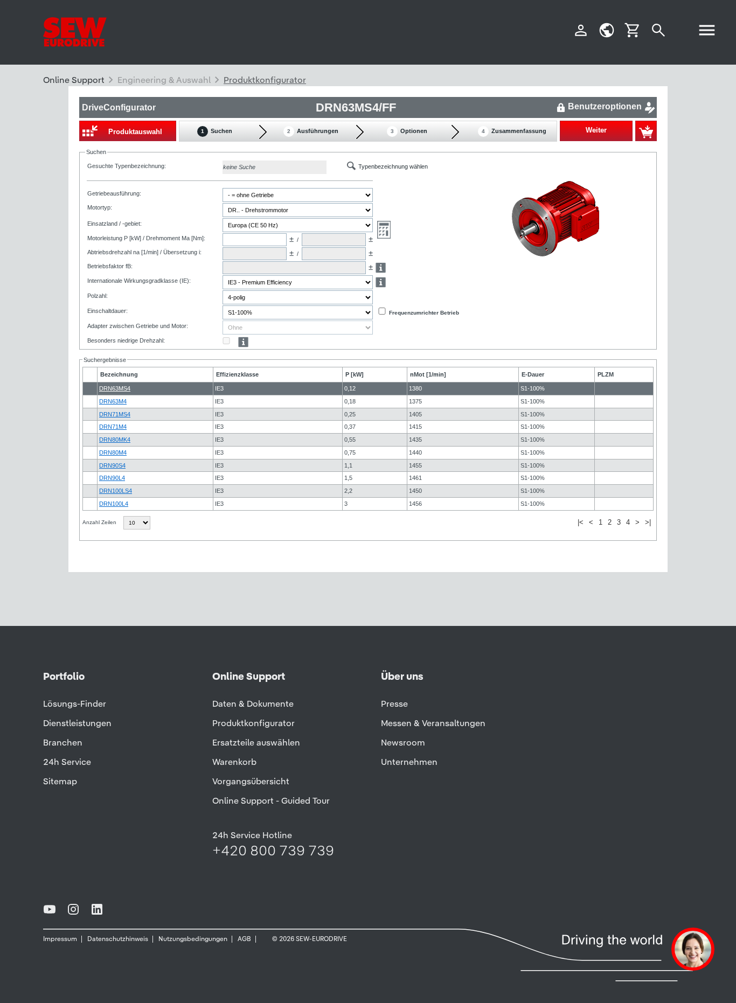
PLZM (606, 374)
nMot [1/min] (428, 374)
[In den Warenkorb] (646, 131)
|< (581, 522)
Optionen (409, 131)
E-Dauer (533, 374)
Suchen (216, 131)
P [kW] (354, 374)
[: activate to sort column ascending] (90, 374)
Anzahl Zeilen (100, 522)
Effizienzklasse (237, 374)
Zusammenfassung (514, 131)
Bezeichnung (119, 374)
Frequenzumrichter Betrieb (424, 313)
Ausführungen (312, 131)
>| (648, 522)
